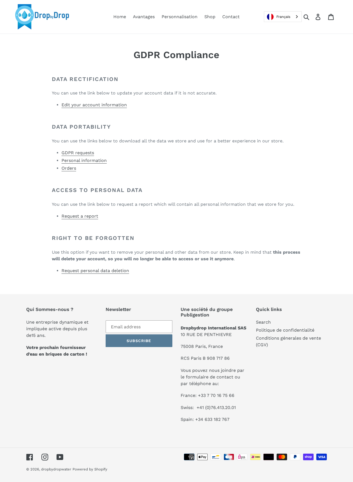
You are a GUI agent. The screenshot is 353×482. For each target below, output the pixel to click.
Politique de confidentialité (285, 330)
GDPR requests (77, 152)
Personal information (84, 160)
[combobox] (283, 16)
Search (263, 322)
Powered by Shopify (90, 469)
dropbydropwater (56, 469)
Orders (68, 168)
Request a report (79, 216)
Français (283, 17)
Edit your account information (94, 104)
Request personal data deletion (95, 270)
